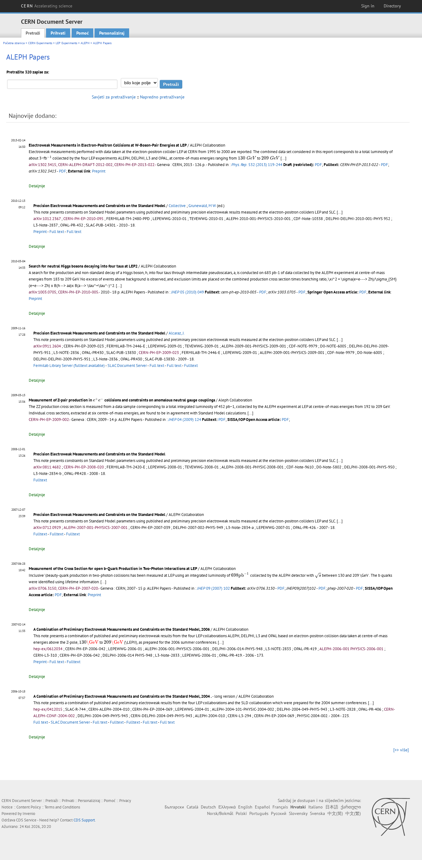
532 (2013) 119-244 (256, 164)
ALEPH (85, 43)
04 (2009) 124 (184, 419)
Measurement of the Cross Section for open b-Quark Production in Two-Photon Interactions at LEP (113, 568)
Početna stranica (14, 43)
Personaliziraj (111, 33)
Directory (392, 6)
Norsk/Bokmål (220, 813)
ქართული (351, 807)
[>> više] (401, 750)
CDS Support (84, 820)
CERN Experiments (40, 43)
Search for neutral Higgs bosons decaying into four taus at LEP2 (83, 266)
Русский (278, 813)
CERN (46, 6)
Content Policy (28, 807)
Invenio (29, 813)
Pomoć (82, 33)
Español (262, 807)
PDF (318, 164)
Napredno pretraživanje (162, 97)
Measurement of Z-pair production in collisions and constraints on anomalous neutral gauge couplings (122, 400)
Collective (177, 205)
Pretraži (33, 33)
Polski (241, 813)
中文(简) (335, 813)
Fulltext (191, 365)
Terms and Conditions (62, 807)
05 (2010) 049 (187, 292)
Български (174, 807)
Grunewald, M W (202, 205)
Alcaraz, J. (177, 333)
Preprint (98, 171)
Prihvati (58, 33)
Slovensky (298, 813)
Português (258, 813)
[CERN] (391, 816)
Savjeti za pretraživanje (114, 97)
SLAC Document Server (127, 365)
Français (280, 807)
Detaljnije (37, 186)
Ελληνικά (227, 807)
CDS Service (26, 820)
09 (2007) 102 (213, 588)
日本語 (331, 807)
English (245, 807)
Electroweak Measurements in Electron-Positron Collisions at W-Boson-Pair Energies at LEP (108, 145)
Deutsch (208, 807)
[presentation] (49, 158)
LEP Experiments (66, 43)
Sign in (367, 6)
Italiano (315, 807)
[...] (283, 158)
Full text (56, 231)
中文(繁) (353, 813)
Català (192, 807)
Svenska (317, 813)
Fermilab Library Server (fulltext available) (69, 365)
